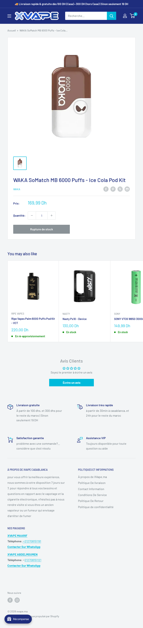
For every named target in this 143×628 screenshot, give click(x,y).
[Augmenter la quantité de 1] (51, 215)
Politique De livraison (92, 482)
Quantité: (19, 215)
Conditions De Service (92, 495)
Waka (16, 189)
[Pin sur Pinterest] (113, 189)
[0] (132, 16)
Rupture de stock (41, 229)
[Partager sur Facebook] (106, 189)
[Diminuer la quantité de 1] (32, 215)
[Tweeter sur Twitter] (120, 189)
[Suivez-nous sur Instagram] (17, 600)
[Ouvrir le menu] (9, 16)
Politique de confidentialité (96, 507)
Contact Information (91, 489)
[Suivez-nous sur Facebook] (10, 600)
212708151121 (33, 560)
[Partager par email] (127, 189)
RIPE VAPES (17, 313)
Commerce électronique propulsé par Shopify (33, 616)
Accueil (11, 30)
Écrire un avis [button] (71, 382)
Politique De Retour (91, 501)
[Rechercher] (111, 16)
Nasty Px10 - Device (75, 319)
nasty (66, 313)
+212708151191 (32, 541)
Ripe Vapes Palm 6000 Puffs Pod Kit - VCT (33, 321)
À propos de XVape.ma (92, 477)
